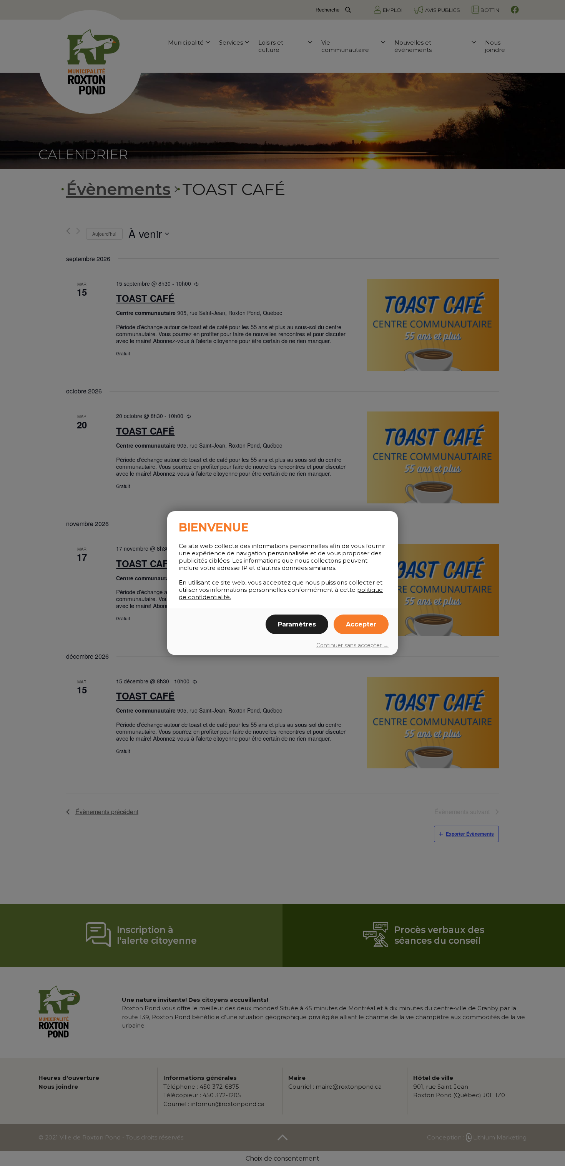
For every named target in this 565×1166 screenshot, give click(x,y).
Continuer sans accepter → (352, 645)
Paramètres (297, 624)
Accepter (361, 624)
